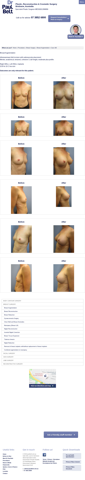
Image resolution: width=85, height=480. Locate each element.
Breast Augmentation (43, 48)
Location (5, 471)
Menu (82, 2)
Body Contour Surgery (12, 301)
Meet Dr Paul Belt (8, 458)
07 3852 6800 (38, 17)
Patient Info (6, 465)
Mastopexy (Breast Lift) (11, 325)
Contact (5, 473)
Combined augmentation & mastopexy (15, 350)
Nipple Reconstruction (10, 329)
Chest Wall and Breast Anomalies (14, 322)
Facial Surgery (9, 353)
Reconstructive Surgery (13, 364)
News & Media (7, 462)
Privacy (50, 459)
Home (14, 48)
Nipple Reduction (9, 343)
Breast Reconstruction (11, 311)
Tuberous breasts (9, 339)
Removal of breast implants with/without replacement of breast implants (25, 346)
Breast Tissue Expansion (11, 336)
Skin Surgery (8, 357)
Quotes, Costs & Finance (10, 467)
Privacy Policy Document (70, 467)
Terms (44, 459)
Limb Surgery (8, 360)
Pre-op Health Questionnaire (70, 455)
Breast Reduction (9, 315)
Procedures (21, 48)
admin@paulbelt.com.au (31, 468)
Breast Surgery (30, 48)
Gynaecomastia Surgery (11, 318)
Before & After (7, 456)
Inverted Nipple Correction (12, 332)
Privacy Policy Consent (73, 462)
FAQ (4, 469)
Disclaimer (56, 459)
